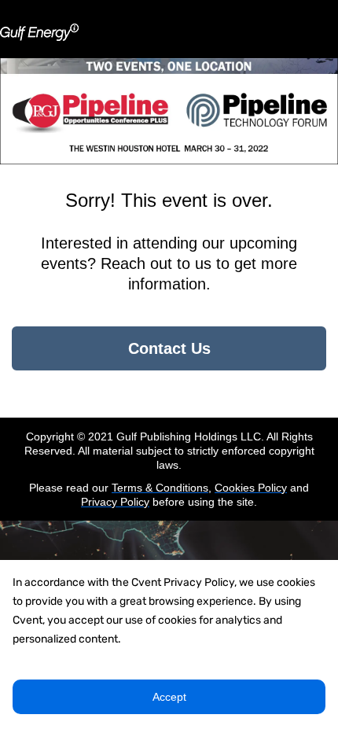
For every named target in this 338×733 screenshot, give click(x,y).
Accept (169, 697)
